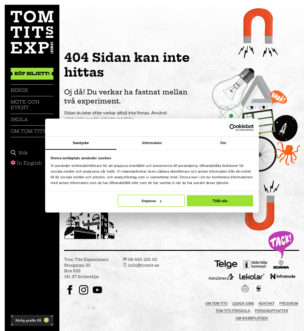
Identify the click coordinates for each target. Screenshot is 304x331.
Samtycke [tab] (81, 143)
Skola (19, 119)
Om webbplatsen (252, 318)
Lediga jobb (243, 303)
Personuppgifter (271, 311)
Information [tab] (152, 143)
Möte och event (25, 104)
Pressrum (288, 303)
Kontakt (267, 303)
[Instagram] (83, 294)
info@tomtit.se (143, 265)
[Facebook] (70, 294)
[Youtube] (97, 294)
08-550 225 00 (142, 259)
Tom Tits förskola (233, 311)
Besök (19, 90)
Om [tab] (223, 143)
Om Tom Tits (28, 131)
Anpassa (148, 201)
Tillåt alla (220, 201)
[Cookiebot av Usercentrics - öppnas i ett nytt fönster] (233, 127)
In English (29, 163)
